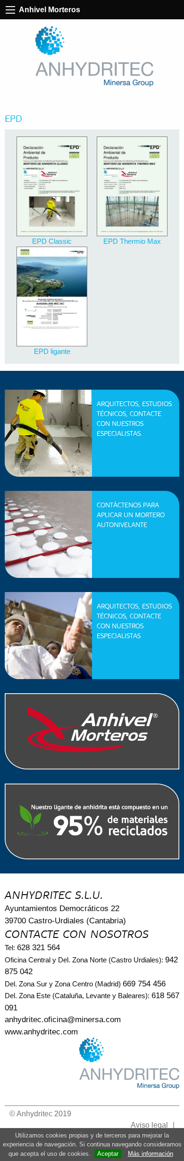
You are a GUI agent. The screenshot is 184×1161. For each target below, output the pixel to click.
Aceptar (107, 1153)
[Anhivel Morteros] (94, 56)
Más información (150, 1153)
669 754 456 (144, 983)
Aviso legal (149, 1125)
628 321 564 (38, 947)
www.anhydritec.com (41, 1031)
